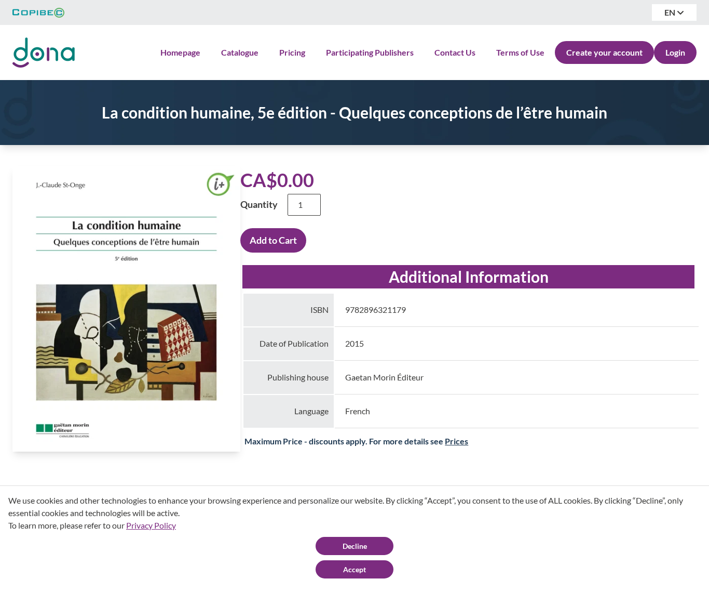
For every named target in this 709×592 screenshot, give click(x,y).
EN (670, 12)
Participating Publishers (370, 52)
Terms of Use (520, 52)
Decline (355, 546)
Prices (456, 441)
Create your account (604, 52)
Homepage (180, 52)
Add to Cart (273, 240)
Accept (354, 569)
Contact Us (454, 52)
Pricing (292, 52)
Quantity (259, 204)
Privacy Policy (151, 525)
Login (675, 52)
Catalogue (239, 52)
